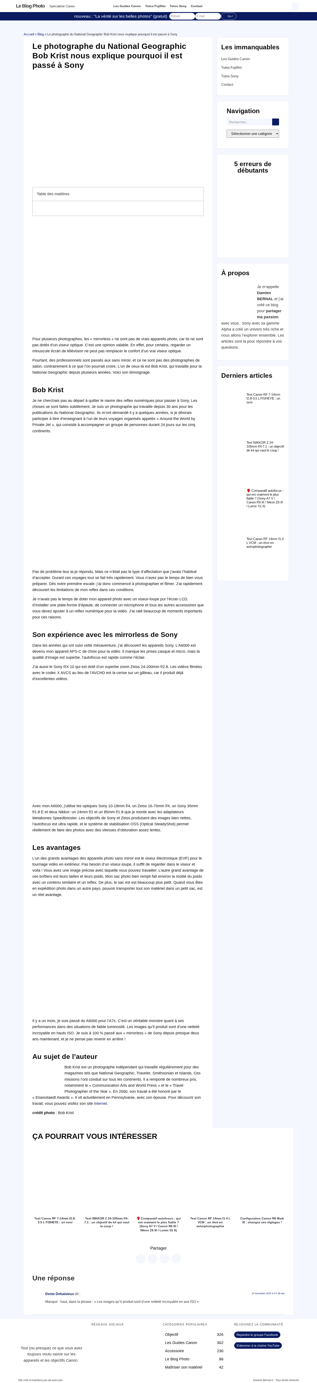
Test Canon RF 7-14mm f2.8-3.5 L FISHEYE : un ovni (263, 398)
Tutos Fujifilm (155, 6)
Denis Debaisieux (59, 1294)
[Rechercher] (275, 122)
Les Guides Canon (127, 6)
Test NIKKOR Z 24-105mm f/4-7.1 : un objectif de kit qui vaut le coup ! (265, 446)
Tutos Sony (178, 6)
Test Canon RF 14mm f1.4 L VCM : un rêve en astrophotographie (265, 542)
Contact (196, 6)
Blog (41, 34)
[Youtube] (120, 1336)
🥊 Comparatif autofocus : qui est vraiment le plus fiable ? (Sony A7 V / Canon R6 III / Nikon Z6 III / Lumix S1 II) (264, 498)
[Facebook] (96, 1336)
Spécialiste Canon (62, 6)
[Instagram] (132, 1336)
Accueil (29, 34)
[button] (296, 6)
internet (100, 1103)
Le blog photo (30, 6)
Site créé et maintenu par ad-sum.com (40, 1380)
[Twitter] (108, 1336)
